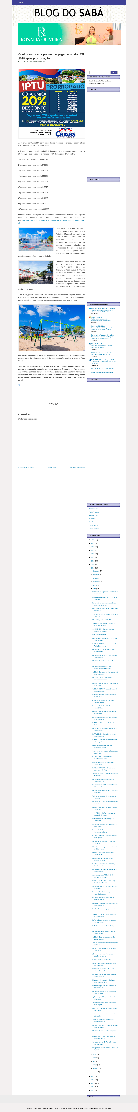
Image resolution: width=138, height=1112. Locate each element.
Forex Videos (54, 1108)
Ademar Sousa (93, 515)
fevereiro (96, 1068)
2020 (93, 561)
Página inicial (52, 467)
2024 (93, 547)
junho (95, 1054)
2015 (93, 1083)
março (95, 1065)
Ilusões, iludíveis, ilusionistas (101, 959)
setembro (96, 581)
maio (94, 1058)
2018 (93, 568)
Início (21, 2)
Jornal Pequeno (96, 317)
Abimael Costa (93, 509)
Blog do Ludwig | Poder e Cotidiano (103, 308)
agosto (95, 585)
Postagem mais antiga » (77, 467)
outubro (95, 578)
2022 (93, 554)
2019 (93, 564)
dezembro (96, 571)
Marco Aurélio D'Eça (98, 326)
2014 (93, 1087)
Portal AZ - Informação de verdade (102, 335)
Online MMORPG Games (80, 1108)
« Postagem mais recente (26, 467)
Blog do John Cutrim (98, 344)
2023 (93, 550)
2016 (93, 1080)
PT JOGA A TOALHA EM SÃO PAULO (102, 354)
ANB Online (92, 519)
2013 (93, 1090)
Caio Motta (92, 522)
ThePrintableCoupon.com (96, 1108)
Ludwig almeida (94, 528)
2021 (93, 557)
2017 (93, 1076)
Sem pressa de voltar (99, 635)
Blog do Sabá (31, 1108)
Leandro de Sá (93, 525)
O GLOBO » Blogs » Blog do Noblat (103, 360)
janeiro (95, 1072)
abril (94, 1061)
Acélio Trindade (94, 512)
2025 (93, 543)
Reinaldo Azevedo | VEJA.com (101, 353)
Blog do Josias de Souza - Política (102, 369)
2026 (93, 540)
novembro (96, 574)
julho (94, 589)
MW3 (109, 1108)
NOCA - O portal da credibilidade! (102, 372)
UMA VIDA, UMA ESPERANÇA (102, 620)
